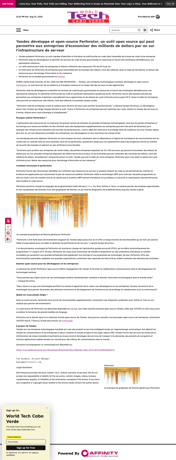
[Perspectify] (8, 227)
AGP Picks (7, 4)
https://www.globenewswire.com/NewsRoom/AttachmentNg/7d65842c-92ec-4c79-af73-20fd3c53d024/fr (65, 350)
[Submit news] (8, 221)
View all (170, 4)
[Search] (139, 30)
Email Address (14, 437)
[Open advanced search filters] (145, 30)
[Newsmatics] (8, 239)
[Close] (47, 408)
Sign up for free (26, 447)
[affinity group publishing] (8, 233)
